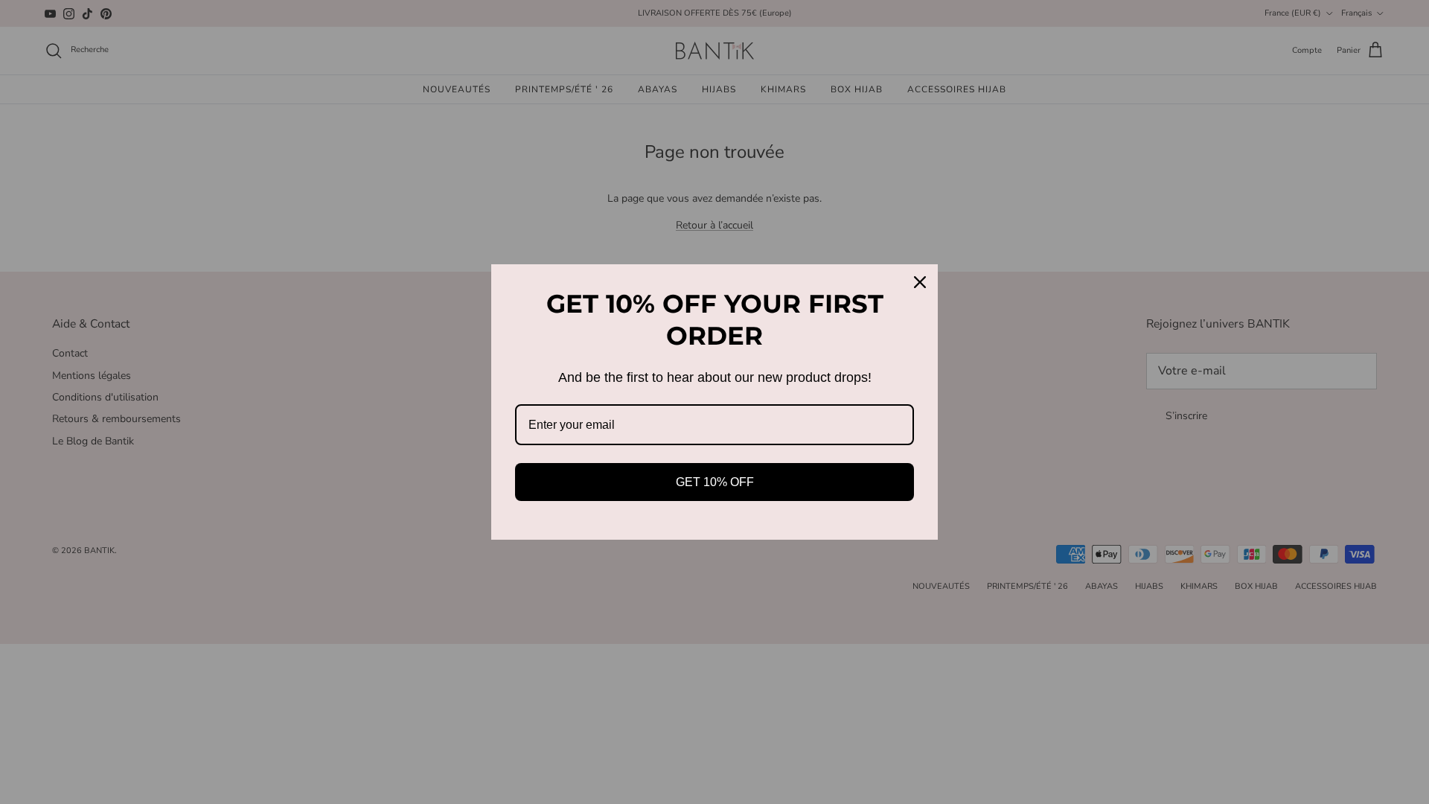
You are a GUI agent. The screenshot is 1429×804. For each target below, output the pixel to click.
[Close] (920, 282)
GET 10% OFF (715, 482)
